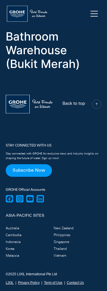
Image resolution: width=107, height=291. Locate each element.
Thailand (60, 249)
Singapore (61, 242)
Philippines (62, 235)
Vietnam (60, 256)
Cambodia (13, 235)
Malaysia (12, 256)
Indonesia (13, 242)
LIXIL (10, 283)
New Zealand (64, 228)
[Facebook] (9, 198)
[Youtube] (30, 198)
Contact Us (75, 283)
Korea (10, 249)
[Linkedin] (40, 198)
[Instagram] (19, 198)
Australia (12, 228)
